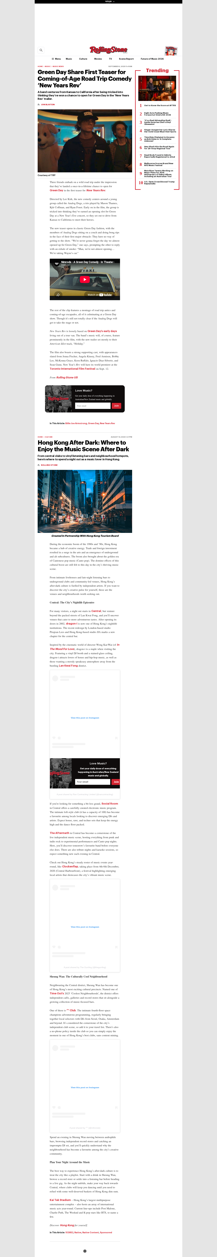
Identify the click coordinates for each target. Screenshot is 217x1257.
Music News (58, 66)
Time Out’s (57, 993)
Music (69, 59)
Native (77, 1232)
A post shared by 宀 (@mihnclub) (85, 1128)
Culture (83, 59)
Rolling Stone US (67, 377)
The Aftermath (59, 833)
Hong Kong (67, 1225)
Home (40, 66)
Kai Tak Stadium (60, 1200)
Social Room (110, 803)
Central (96, 611)
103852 (69, 1232)
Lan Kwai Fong (68, 665)
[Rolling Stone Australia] (108, 52)
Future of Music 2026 (152, 59)
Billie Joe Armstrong (76, 423)
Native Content (90, 1232)
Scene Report (126, 59)
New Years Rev (95, 190)
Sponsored (106, 1232)
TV (110, 59)
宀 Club (71, 1010)
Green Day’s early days (102, 331)
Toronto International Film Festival (72, 368)
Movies (98, 59)
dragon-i (71, 623)
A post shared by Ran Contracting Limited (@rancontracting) (85, 794)
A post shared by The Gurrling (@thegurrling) (85, 967)
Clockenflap (70, 866)
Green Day (56, 190)
